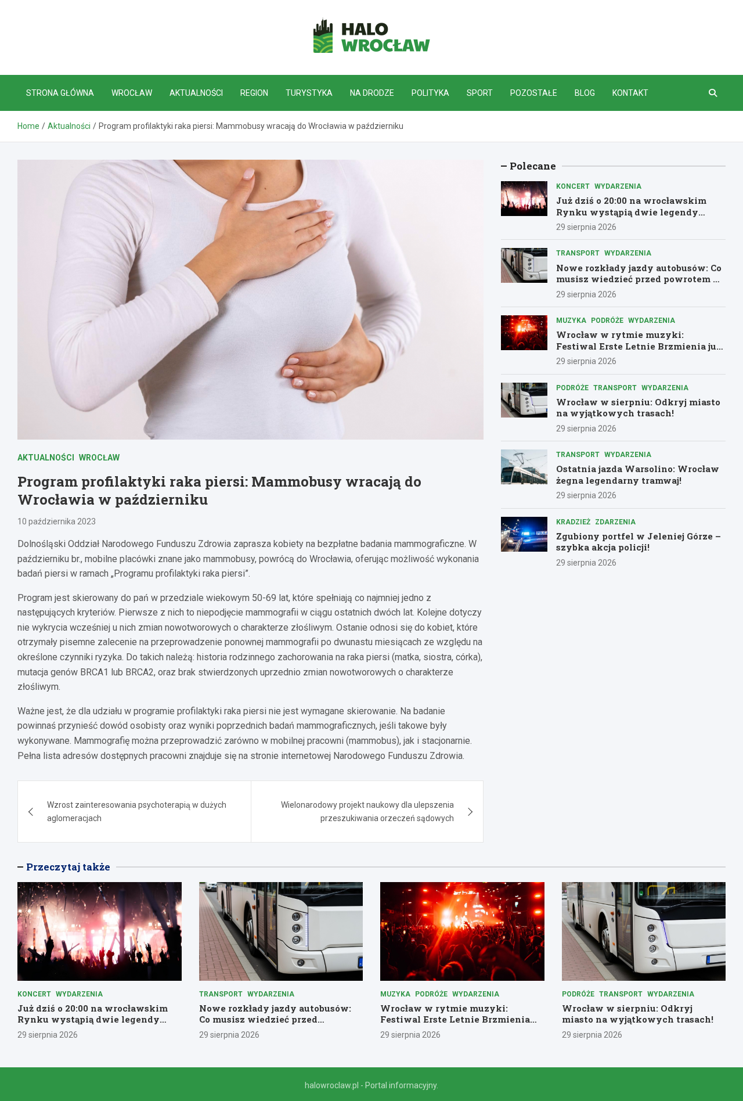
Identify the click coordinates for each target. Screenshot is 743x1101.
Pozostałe (533, 93)
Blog (585, 93)
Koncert (573, 186)
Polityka (430, 93)
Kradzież (573, 522)
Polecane (533, 165)
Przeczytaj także (68, 866)
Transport (578, 253)
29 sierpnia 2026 (586, 227)
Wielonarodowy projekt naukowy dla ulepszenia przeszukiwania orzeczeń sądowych (367, 811)
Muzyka (571, 320)
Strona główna (60, 93)
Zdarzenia (615, 522)
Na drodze (372, 93)
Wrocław (131, 93)
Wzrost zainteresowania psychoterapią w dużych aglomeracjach (136, 811)
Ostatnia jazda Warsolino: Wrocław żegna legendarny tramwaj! (637, 474)
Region (254, 93)
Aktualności (196, 93)
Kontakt (630, 93)
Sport (480, 93)
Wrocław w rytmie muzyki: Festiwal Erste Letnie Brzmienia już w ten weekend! (638, 346)
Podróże (607, 320)
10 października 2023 (56, 521)
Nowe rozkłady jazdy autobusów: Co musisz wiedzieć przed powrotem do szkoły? (640, 279)
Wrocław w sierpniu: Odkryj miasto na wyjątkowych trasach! (638, 407)
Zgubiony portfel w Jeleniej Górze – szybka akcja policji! (638, 541)
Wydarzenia (617, 186)
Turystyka (309, 93)
